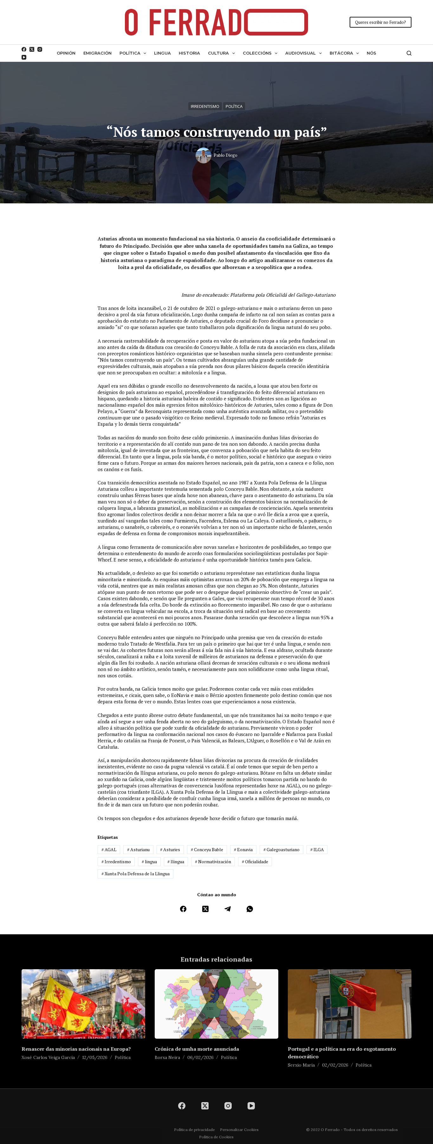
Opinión (66, 53)
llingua (175, 861)
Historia (189, 53)
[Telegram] (228, 909)
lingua (149, 861)
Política (130, 53)
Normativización (213, 861)
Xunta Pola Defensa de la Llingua (135, 874)
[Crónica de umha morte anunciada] (216, 1004)
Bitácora (341, 53)
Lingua (162, 53)
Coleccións (257, 53)
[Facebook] (24, 49)
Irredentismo (205, 106)
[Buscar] (409, 53)
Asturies (170, 849)
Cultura (218, 53)
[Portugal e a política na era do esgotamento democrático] (349, 1004)
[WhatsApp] (250, 909)
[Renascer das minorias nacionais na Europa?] (83, 1004)
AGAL (108, 849)
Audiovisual (300, 53)
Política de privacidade (194, 1129)
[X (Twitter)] (31, 49)
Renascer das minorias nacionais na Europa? (76, 1048)
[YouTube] (24, 57)
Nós (371, 53)
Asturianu (138, 849)
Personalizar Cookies (239, 1129)
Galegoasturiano (281, 849)
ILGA (317, 849)
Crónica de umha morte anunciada (197, 1048)
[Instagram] (39, 49)
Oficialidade (255, 861)
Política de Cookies (216, 1136)
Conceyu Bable (207, 849)
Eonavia (243, 849)
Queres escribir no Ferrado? (380, 22)
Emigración (97, 53)
